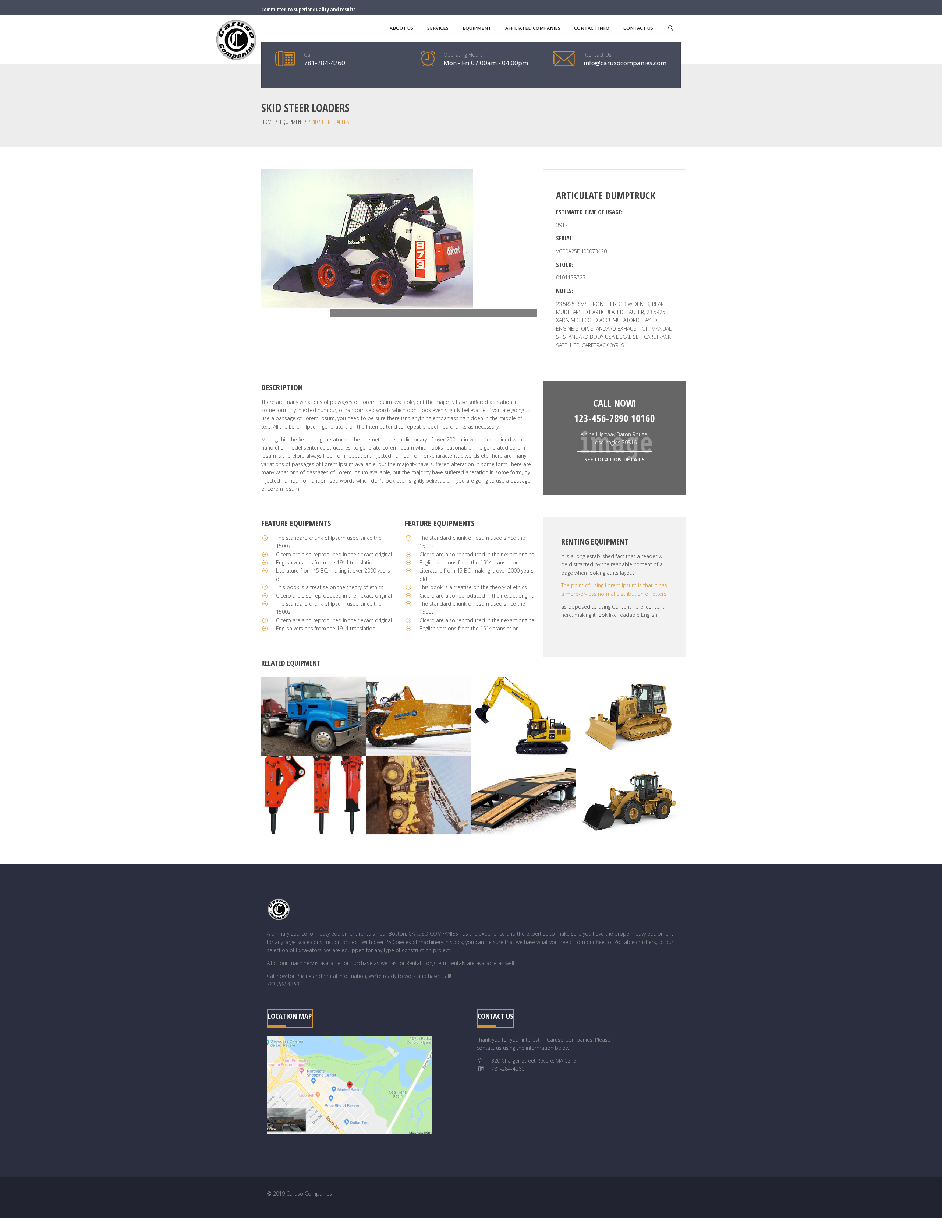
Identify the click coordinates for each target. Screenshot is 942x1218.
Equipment (291, 122)
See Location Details (614, 459)
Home (267, 122)
